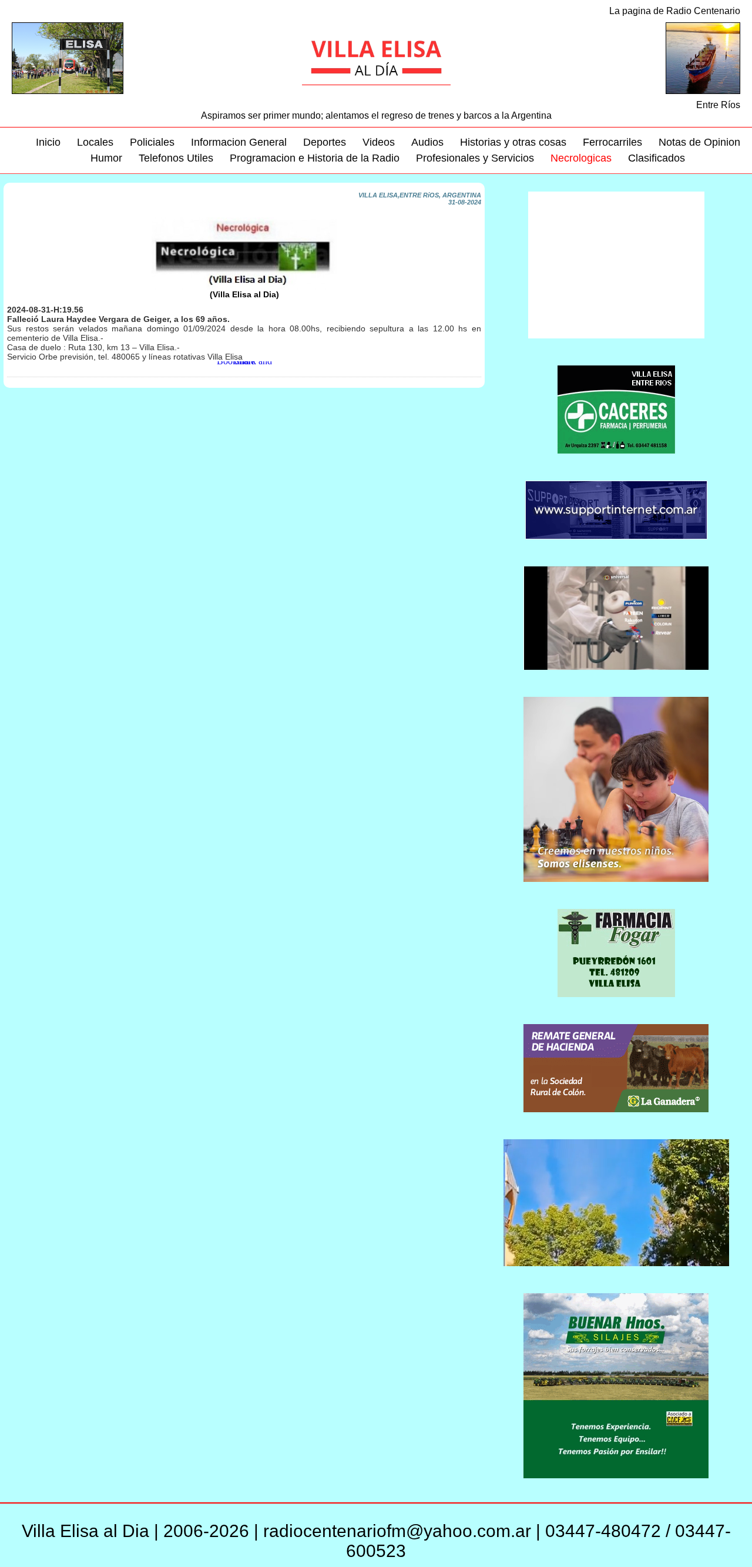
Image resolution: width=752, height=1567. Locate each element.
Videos (378, 142)
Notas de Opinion (699, 142)
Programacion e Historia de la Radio (315, 158)
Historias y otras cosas (513, 142)
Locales (95, 142)
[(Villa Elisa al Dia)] (244, 287)
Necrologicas (581, 158)
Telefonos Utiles (176, 158)
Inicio (48, 142)
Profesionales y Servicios (475, 158)
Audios (427, 142)
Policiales (152, 142)
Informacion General (239, 142)
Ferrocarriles (612, 142)
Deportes (324, 142)
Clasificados (656, 158)
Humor (106, 158)
